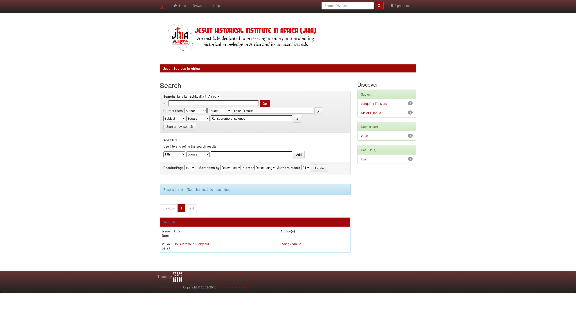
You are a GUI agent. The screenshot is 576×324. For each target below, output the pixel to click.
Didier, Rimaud (290, 244)
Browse (198, 5)
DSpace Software (170, 287)
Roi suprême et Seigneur (191, 244)
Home (181, 5)
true (364, 159)
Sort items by (209, 167)
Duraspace (226, 287)
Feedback (244, 287)
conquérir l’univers (374, 103)
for (165, 103)
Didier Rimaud (371, 112)
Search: (169, 96)
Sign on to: (402, 5)
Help (216, 5)
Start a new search (179, 126)
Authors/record (288, 167)
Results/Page (173, 167)
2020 (364, 136)
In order (248, 167)
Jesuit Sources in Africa (181, 68)
